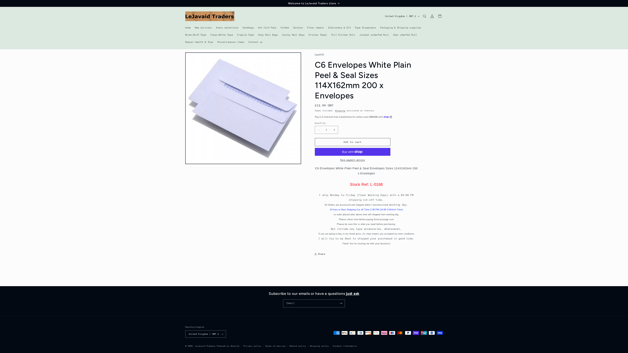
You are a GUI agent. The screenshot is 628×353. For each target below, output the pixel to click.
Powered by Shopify (228, 346)
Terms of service (275, 346)
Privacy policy (252, 346)
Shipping (340, 110)
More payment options (352, 160)
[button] (424, 16)
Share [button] (321, 254)
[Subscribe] (341, 303)
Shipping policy (319, 346)
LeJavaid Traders (205, 346)
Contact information (345, 346)
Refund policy (298, 346)
